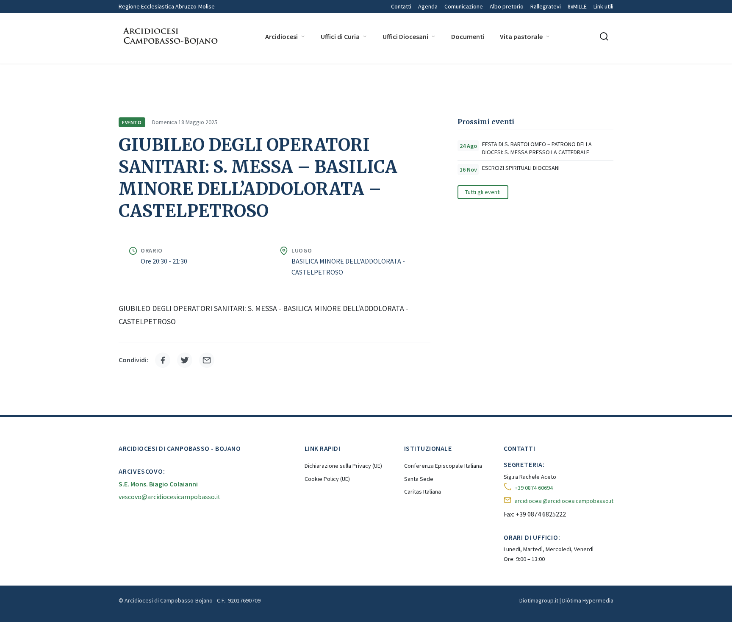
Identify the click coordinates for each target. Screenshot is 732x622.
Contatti (401, 6)
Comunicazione (463, 6)
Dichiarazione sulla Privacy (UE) (343, 465)
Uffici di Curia (340, 36)
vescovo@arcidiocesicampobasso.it (170, 496)
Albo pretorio (507, 6)
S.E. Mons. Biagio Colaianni (158, 484)
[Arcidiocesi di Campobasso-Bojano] (169, 36)
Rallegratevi (545, 6)
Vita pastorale (521, 36)
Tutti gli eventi (483, 192)
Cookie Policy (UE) (327, 479)
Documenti (468, 36)
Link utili (603, 6)
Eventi (194, 75)
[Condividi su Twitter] (184, 360)
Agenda (428, 6)
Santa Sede (418, 479)
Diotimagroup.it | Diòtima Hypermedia (566, 600)
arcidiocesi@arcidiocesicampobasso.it (564, 501)
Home (126, 75)
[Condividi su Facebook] (162, 360)
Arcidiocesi (281, 36)
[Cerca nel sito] (604, 36)
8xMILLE (577, 6)
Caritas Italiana (422, 491)
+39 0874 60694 (534, 487)
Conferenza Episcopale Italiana (443, 465)
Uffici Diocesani (405, 36)
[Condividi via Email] (206, 360)
